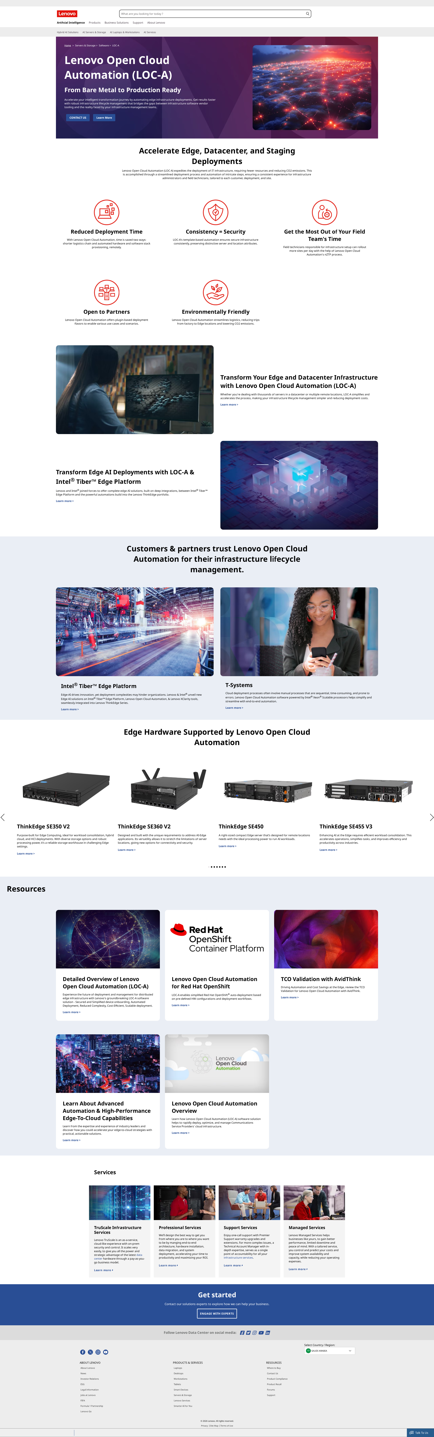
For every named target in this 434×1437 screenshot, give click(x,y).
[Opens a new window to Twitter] (248, 1333)
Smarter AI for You (183, 1405)
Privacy (204, 1425)
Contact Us (272, 1373)
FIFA (83, 1400)
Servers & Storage (85, 45)
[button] (307, 13)
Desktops (178, 1373)
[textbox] (330, 1350)
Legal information (90, 1389)
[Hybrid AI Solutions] (80, 32)
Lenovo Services (182, 1400)
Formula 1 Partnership (92, 1405)
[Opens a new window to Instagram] (254, 1333)
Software (104, 45)
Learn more (103, 1270)
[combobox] (212, 14)
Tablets (177, 1384)
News (83, 1373)
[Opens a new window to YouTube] (261, 1333)
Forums (271, 1389)
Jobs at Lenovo (88, 1395)
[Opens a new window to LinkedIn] (267, 1333)
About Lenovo (88, 1367)
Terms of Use (227, 1425)
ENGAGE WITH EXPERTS (217, 1313)
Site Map (214, 1425)
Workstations (180, 1378)
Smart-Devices (181, 1389)
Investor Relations (90, 1378)
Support (271, 1395)
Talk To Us (421, 1433)
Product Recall (274, 1384)
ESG (82, 1384)
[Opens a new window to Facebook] (242, 1333)
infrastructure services (238, 1257)
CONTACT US (78, 118)
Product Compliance (277, 1378)
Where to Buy (274, 1367)
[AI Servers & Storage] (107, 32)
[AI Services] (157, 32)
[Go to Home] (67, 13)
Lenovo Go (86, 1411)
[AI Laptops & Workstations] (141, 32)
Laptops (178, 1367)
